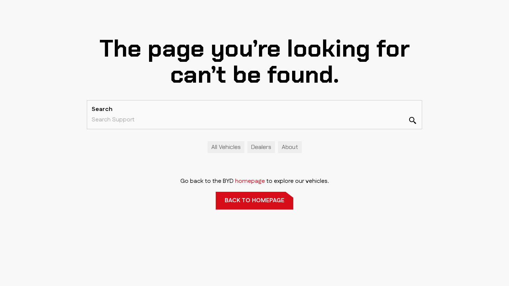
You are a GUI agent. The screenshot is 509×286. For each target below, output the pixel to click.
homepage (250, 181)
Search (102, 109)
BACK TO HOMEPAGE (254, 200)
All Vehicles (226, 147)
